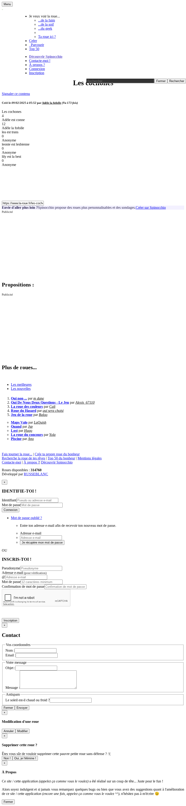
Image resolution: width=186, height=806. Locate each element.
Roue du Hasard (23, 411)
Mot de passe (11, 505)
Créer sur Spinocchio (151, 207)
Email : (10, 655)
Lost (14, 430)
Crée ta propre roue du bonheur (57, 454)
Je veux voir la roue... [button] (44, 16)
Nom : (10, 650)
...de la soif (46, 24)
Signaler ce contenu (16, 94)
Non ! (7, 758)
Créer (33, 41)
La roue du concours (27, 435)
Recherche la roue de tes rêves (23, 458)
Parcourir (36, 45)
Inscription (36, 73)
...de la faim (46, 20)
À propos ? (37, 65)
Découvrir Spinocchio (45, 56)
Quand (16, 426)
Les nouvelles (21, 389)
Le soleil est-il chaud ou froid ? (27, 700)
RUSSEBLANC (36, 474)
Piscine (16, 439)
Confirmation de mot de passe (23, 586)
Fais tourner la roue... (17, 454)
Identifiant (9, 500)
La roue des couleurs (27, 406)
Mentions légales (90, 458)
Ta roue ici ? (47, 37)
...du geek (45, 28)
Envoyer (22, 707)
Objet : (10, 668)
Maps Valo (19, 422)
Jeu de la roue (21, 415)
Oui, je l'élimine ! (25, 758)
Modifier (22, 731)
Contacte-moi (11, 462)
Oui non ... (19, 398)
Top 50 (34, 49)
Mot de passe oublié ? (26, 518)
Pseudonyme (11, 568)
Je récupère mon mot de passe (42, 542)
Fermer (8, 707)
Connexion (37, 69)
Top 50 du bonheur (61, 458)
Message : (12, 687)
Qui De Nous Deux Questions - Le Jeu (40, 402)
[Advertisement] (93, 245)
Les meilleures (21, 384)
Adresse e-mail (24, 573)
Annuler (9, 731)
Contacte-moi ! (39, 61)
